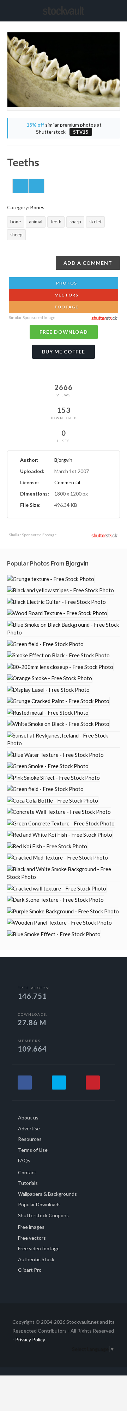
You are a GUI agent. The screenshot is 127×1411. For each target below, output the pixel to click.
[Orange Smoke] (49, 678)
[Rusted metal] (48, 713)
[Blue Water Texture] (55, 755)
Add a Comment (88, 263)
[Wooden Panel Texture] (59, 923)
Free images (31, 1227)
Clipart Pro (30, 1270)
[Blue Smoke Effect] (54, 934)
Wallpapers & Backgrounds (47, 1194)
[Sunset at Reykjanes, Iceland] (63, 739)
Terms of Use (33, 1150)
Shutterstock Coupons (43, 1215)
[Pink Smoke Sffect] (53, 778)
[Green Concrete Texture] (61, 823)
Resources (30, 1139)
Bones (37, 207)
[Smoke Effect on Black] (58, 655)
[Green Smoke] (48, 766)
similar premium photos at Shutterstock (64, 128)
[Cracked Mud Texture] (57, 858)
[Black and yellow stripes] (60, 590)
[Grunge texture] (50, 579)
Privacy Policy (30, 1339)
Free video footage (39, 1248)
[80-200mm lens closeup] (60, 667)
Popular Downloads (39, 1204)
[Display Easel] (48, 690)
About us (28, 1117)
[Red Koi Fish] (47, 846)
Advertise (29, 1128)
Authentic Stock (36, 1259)
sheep (16, 234)
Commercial (67, 482)
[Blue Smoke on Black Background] (63, 629)
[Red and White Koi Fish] (59, 835)
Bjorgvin (63, 460)
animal (35, 221)
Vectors (66, 295)
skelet (95, 221)
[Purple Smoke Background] (63, 911)
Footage (66, 306)
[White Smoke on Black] (58, 724)
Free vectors (32, 1238)
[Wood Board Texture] (57, 613)
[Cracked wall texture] (56, 889)
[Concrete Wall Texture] (59, 812)
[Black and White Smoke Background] (63, 873)
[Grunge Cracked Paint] (58, 701)
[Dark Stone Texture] (55, 900)
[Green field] (45, 644)
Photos (66, 283)
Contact (27, 1172)
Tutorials (28, 1183)
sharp (75, 221)
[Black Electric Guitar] (56, 602)
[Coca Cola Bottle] (52, 801)
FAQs (24, 1160)
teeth (55, 221)
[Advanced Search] (117, 9)
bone (15, 221)
